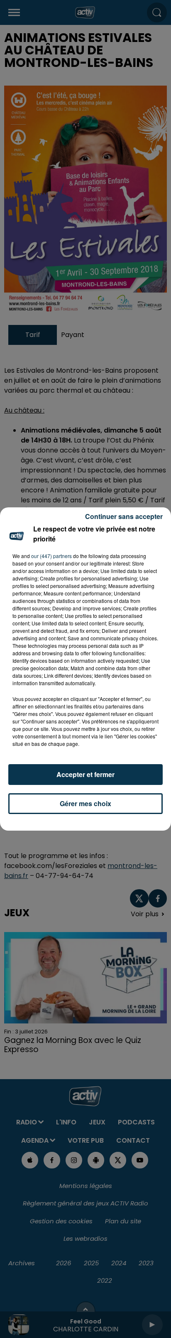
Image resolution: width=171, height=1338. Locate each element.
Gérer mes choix (85, 803)
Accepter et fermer (85, 774)
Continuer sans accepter (124, 516)
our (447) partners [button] (51, 555)
